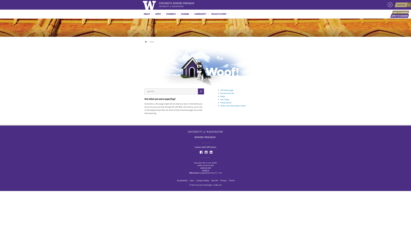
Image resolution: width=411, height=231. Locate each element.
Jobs (192, 180)
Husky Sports (226, 102)
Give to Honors (400, 12)
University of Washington (151, 5)
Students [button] (171, 14)
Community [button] (200, 14)
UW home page (226, 90)
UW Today (224, 99)
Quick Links (401, 5)
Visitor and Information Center (233, 105)
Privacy (223, 180)
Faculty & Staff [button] (218, 14)
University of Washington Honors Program (176, 5)
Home (145, 41)
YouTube (207, 152)
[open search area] (390, 4)
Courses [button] (185, 14)
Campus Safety (202, 180)
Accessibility (182, 180)
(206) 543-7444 (205, 168)
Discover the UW (227, 93)
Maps (222, 96)
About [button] (147, 14)
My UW (215, 180)
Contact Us (205, 170)
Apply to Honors (399, 16)
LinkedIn (212, 152)
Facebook (202, 152)
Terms (232, 180)
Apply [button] (158, 14)
